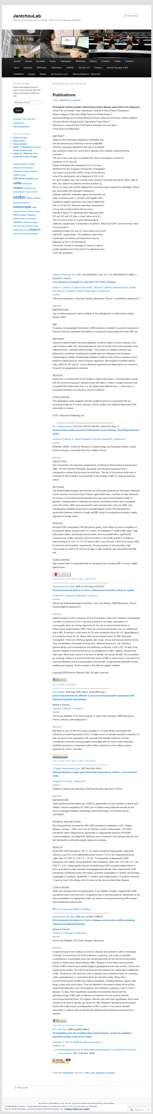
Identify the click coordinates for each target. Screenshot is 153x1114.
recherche (110, 1072)
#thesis (16, 168)
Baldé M (78, 1042)
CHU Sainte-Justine (23, 178)
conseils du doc (29, 188)
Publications (65, 61)
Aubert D (78, 708)
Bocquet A (80, 781)
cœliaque (29, 198)
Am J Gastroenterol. (62, 426)
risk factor (29, 226)
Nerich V (57, 287)
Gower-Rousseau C (92, 1042)
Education (28, 67)
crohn (92, 1072)
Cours (16, 67)
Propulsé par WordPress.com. (51, 1103)
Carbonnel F (104, 290)
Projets (53, 61)
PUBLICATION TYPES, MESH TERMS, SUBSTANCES (74, 579)
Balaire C (61, 290)
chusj (36, 178)
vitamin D (34, 229)
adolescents (18, 171)
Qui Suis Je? (84, 67)
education (25, 202)
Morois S (69, 438)
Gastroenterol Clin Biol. (64, 586)
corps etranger (19, 192)
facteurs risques (34, 211)
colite (17, 182)
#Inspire (16, 164)
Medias (43, 74)
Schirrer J (69, 781)
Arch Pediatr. (59, 691)
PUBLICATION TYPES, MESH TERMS (68, 1025)
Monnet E (99, 287)
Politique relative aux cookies (77, 1109)
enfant (34, 207)
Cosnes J (92, 595)
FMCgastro (31, 215)
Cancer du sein (20, 137)
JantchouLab (27, 15)
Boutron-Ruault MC (83, 287)
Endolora (98, 67)
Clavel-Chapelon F (83, 438)
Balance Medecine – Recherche (86, 74)
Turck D (68, 1042)
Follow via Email (21, 84)
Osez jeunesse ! (20, 143)
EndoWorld (18, 74)
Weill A (108, 287)
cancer (23, 175)
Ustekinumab (18, 230)
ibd (23, 218)
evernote (23, 211)
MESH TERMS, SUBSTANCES (65, 685)
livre (26, 218)
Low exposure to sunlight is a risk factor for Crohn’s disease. (84, 281)
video (26, 230)
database (37, 198)
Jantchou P (67, 287)
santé (36, 226)
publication (100, 1072)
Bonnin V (69, 708)
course (28, 192)
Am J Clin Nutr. (60, 1029)
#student (31, 164)
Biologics (33, 171)
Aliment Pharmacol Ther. (65, 274)
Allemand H (91, 290)
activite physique (26, 168)
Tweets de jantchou (21, 126)
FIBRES (16, 215)
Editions (93, 61)
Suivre (18, 110)
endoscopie (22, 207)
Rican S (81, 290)
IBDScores (80, 61)
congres (18, 187)
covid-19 (34, 192)
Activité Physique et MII (117, 67)
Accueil (17, 61)
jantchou (76, 100)
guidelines (17, 218)
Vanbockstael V (120, 287)
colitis (86, 1072)
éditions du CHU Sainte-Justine (25, 233)
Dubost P (71, 290)
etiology (16, 211)
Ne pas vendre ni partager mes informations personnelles (89, 1103)
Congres (31, 74)
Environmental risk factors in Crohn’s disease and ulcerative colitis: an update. (94, 590)
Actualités (40, 61)
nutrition (17, 222)
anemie (26, 171)
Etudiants (106, 61)
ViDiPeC (70, 67)
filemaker (23, 215)
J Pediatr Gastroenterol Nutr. (66, 768)
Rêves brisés (19, 140)
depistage (17, 202)
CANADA (16, 175)
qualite (35, 222)
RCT (15, 226)
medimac (32, 218)
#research (24, 164)
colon (30, 183)
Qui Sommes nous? (59, 74)
